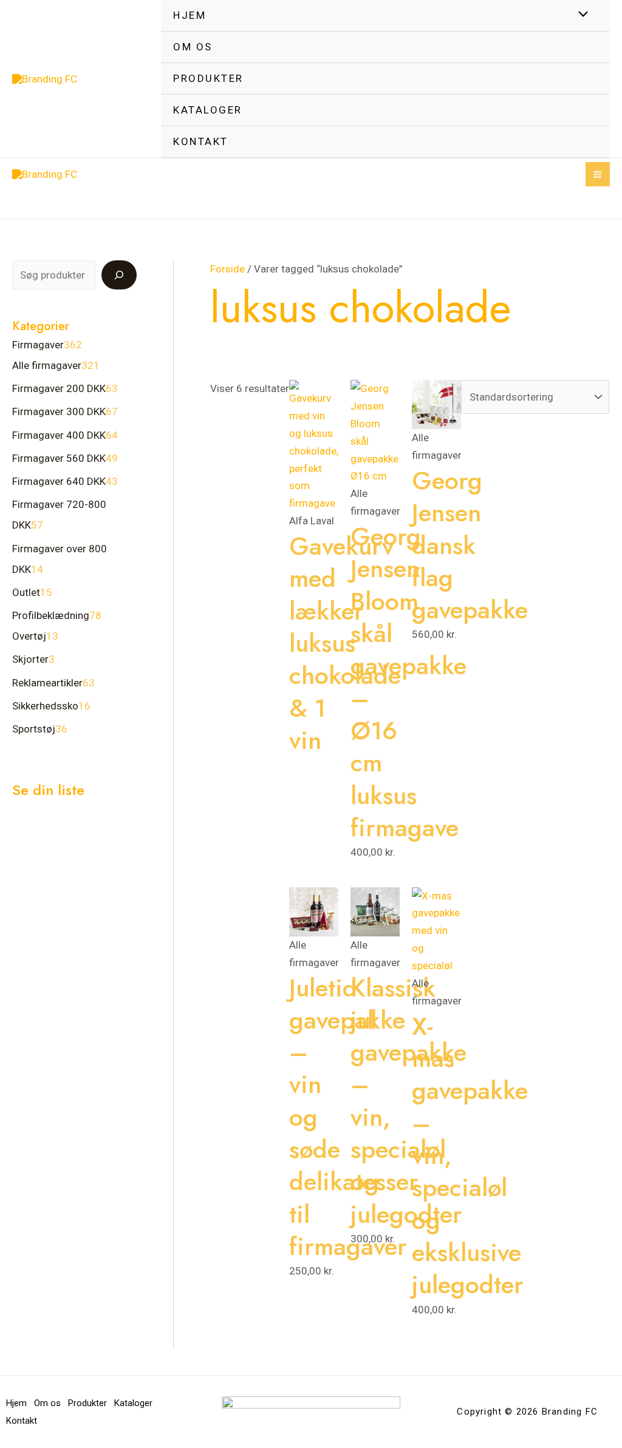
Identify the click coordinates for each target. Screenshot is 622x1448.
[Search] (119, 274)
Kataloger (207, 110)
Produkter (208, 78)
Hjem (189, 15)
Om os (193, 47)
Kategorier (40, 326)
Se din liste (48, 789)
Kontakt (200, 141)
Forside (227, 269)
